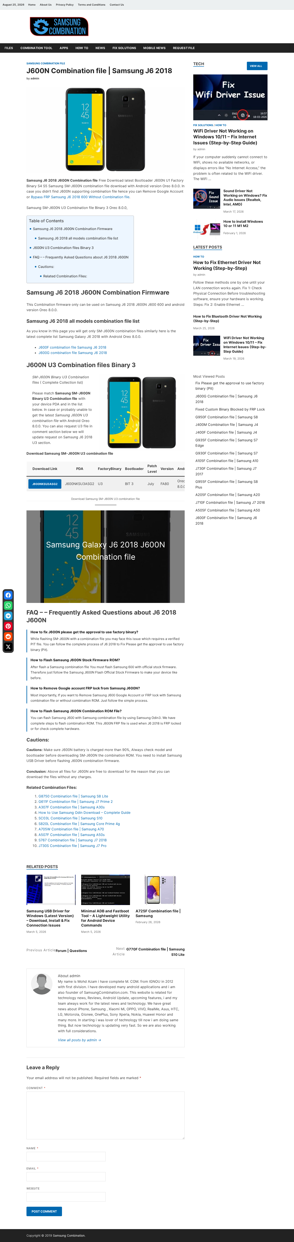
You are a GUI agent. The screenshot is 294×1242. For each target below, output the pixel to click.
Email (32, 1168)
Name (32, 1148)
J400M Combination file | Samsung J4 (226, 424)
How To (82, 48)
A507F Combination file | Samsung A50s (72, 835)
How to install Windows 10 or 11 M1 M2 (243, 223)
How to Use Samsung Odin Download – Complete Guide (84, 812)
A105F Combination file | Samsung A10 (226, 461)
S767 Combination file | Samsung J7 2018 (73, 840)
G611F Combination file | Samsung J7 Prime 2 (76, 801)
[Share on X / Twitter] (8, 647)
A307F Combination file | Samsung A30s (72, 807)
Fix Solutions (124, 48)
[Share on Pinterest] (8, 626)
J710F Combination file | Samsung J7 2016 (230, 502)
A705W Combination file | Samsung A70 (71, 829)
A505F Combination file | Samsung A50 (227, 510)
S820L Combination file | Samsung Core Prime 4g (79, 824)
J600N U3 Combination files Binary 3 (63, 248)
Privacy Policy (65, 4)
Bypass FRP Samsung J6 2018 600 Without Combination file (80, 197)
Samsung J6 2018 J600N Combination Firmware (72, 229)
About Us (46, 4)
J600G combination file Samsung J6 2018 (73, 353)
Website (33, 1188)
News (100, 48)
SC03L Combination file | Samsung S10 (70, 818)
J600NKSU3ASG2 (44, 484)
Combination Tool (36, 48)
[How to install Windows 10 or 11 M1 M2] (206, 229)
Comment (36, 1088)
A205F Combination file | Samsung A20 (227, 495)
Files (9, 48)
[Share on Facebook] (8, 595)
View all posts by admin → (79, 1040)
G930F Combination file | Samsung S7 (226, 453)
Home (32, 4)
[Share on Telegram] (8, 616)
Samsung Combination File (45, 63)
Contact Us (117, 4)
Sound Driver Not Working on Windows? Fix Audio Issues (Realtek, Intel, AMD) (245, 197)
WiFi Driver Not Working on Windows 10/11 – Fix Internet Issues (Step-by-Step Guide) (225, 136)
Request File (184, 48)
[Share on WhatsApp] (8, 605)
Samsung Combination (69, 1235)
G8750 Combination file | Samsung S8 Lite (73, 796)
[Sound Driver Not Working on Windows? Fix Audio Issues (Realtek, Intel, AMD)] (206, 199)
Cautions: (46, 266)
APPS (64, 48)
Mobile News (154, 48)
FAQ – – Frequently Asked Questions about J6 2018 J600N (80, 257)
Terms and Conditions (91, 4)
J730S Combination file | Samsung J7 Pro (73, 845)
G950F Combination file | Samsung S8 (226, 417)
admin (35, 78)
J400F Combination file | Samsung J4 (226, 432)
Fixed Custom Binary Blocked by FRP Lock (230, 409)
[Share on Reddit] (8, 636)
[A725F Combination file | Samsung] (160, 890)
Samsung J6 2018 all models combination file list (78, 238)
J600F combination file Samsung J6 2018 (72, 347)
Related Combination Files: (65, 276)
